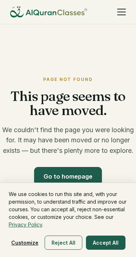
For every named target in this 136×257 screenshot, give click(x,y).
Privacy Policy (25, 224)
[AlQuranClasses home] (48, 12)
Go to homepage (68, 176)
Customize (24, 243)
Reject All (63, 243)
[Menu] (121, 12)
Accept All (106, 243)
